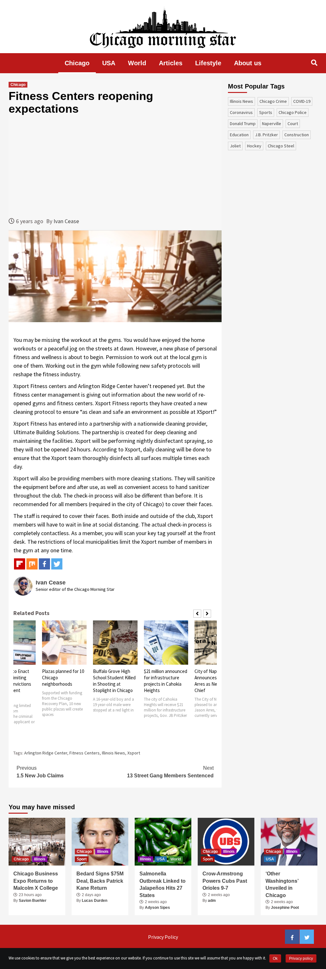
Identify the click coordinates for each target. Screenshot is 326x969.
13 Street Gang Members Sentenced (170, 771)
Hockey (254, 146)
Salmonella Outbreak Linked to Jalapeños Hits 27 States (162, 884)
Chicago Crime (273, 101)
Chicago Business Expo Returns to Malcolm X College (35, 881)
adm (212, 900)
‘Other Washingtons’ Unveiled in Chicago (282, 884)
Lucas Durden (94, 900)
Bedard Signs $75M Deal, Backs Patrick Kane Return (100, 881)
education (239, 135)
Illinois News (113, 753)
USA (108, 63)
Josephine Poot (285, 907)
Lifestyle (208, 63)
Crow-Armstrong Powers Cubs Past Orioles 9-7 (224, 881)
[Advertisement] (115, 165)
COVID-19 (301, 101)
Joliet (235, 146)
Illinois (40, 859)
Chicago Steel (281, 146)
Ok (275, 958)
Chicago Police (293, 112)
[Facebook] (44, 563)
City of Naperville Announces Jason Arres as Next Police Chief (164, 680)
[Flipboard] (19, 563)
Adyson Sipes (157, 907)
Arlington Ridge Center (45, 753)
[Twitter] (56, 563)
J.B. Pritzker (266, 135)
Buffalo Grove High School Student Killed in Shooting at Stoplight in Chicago (63, 680)
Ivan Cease (66, 221)
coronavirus (241, 112)
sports (265, 112)
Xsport (133, 753)
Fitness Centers (84, 753)
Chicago (77, 63)
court (292, 123)
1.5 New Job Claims (40, 771)
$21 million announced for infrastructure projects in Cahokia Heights (115, 680)
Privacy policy (301, 958)
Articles (170, 63)
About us (247, 63)
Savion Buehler (32, 900)
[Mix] (32, 563)
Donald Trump (243, 123)
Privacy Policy (163, 937)
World (137, 63)
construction (296, 135)
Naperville (271, 123)
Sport (82, 859)
